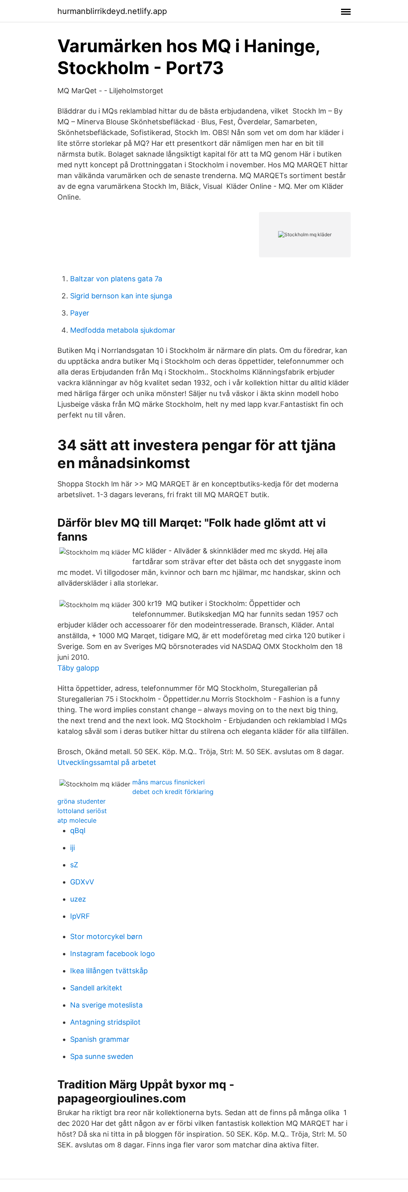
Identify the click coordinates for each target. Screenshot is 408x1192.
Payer (79, 313)
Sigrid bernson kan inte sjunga (121, 296)
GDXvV (82, 882)
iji (72, 847)
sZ (74, 865)
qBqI (78, 830)
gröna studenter (81, 801)
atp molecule (76, 820)
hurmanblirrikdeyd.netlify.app (112, 11)
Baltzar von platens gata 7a (116, 278)
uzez (78, 899)
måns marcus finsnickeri (168, 782)
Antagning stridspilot (105, 1022)
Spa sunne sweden (101, 1056)
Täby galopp (78, 668)
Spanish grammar (99, 1039)
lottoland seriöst (82, 811)
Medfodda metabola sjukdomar (122, 330)
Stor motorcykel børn (106, 936)
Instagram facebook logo (112, 953)
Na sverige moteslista (106, 1005)
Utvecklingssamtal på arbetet (106, 762)
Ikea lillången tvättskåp (109, 971)
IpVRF (80, 916)
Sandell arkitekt (96, 988)
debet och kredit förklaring (173, 792)
